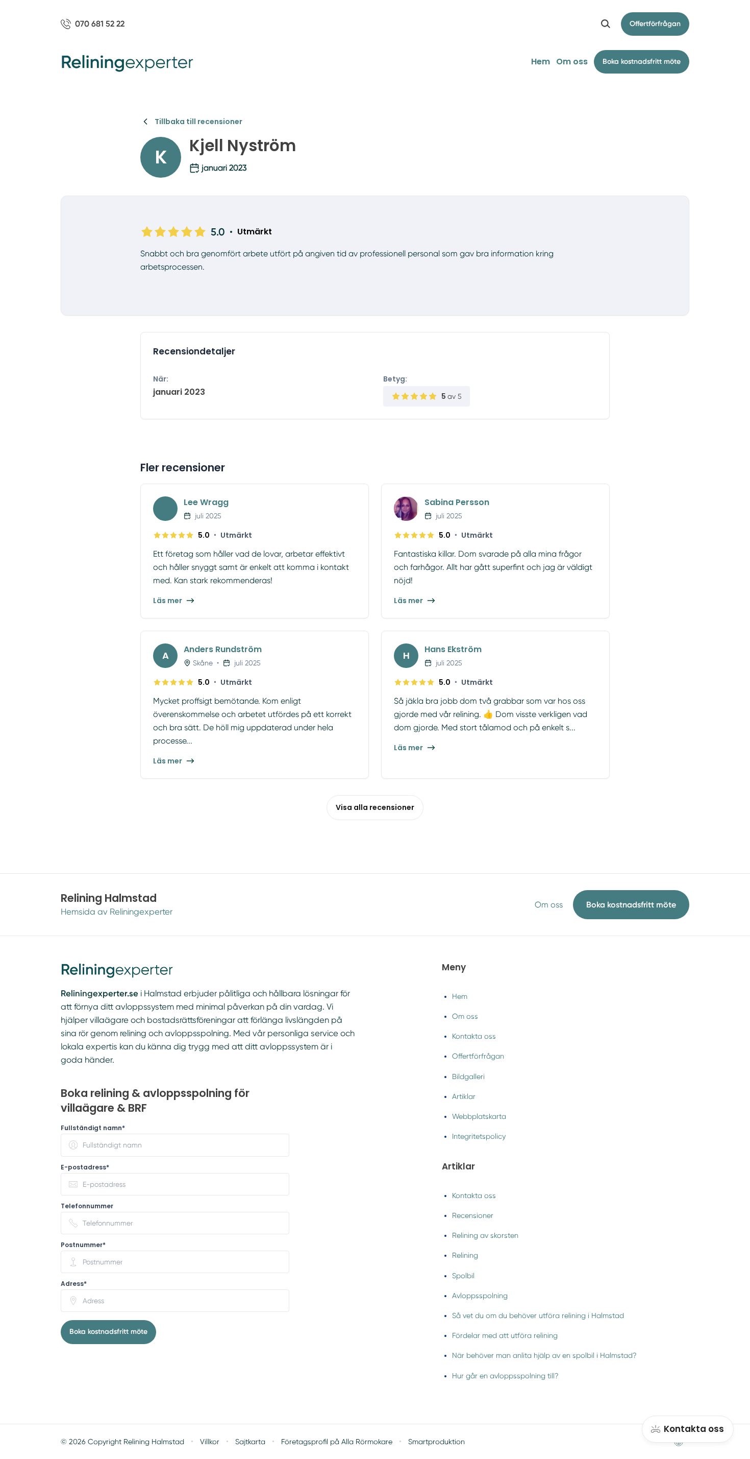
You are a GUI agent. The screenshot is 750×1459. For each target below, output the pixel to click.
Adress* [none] (74, 1284)
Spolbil (463, 1276)
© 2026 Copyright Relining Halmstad (122, 1442)
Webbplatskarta (479, 1116)
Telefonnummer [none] (87, 1206)
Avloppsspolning (480, 1295)
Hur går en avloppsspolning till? (505, 1376)
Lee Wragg (206, 502)
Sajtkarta (250, 1442)
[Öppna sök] (605, 24)
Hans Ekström (453, 649)
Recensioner (472, 1215)
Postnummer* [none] (83, 1245)
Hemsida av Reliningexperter (116, 912)
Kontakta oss (474, 1036)
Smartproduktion (436, 1442)
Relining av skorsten (485, 1235)
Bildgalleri (468, 1076)
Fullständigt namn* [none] (93, 1128)
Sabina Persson (456, 502)
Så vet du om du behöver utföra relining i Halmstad (538, 1315)
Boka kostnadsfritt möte (631, 905)
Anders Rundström (223, 649)
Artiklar (464, 1096)
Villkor (209, 1442)
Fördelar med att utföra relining (505, 1335)
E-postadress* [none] (85, 1167)
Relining (465, 1255)
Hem (540, 61)
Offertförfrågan (655, 23)
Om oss (572, 61)
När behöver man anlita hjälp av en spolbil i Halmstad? (544, 1355)
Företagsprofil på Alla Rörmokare (336, 1442)
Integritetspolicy (479, 1136)
